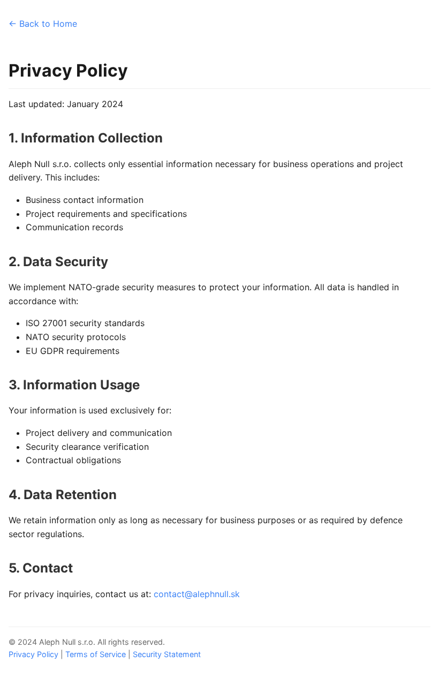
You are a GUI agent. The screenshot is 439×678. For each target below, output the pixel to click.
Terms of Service (95, 654)
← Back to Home (43, 23)
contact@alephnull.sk (197, 594)
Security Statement (167, 654)
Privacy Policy (33, 654)
